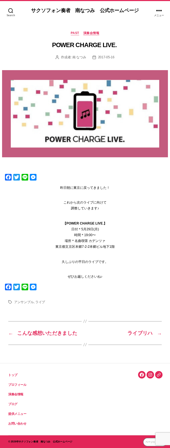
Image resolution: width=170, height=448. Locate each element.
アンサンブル (24, 302)
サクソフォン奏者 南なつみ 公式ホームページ (85, 10)
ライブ (40, 302)
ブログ (12, 404)
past (75, 33)
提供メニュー (17, 413)
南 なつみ (79, 57)
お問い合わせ (17, 423)
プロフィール (17, 384)
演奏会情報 (91, 33)
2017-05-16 (106, 57)
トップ (12, 375)
